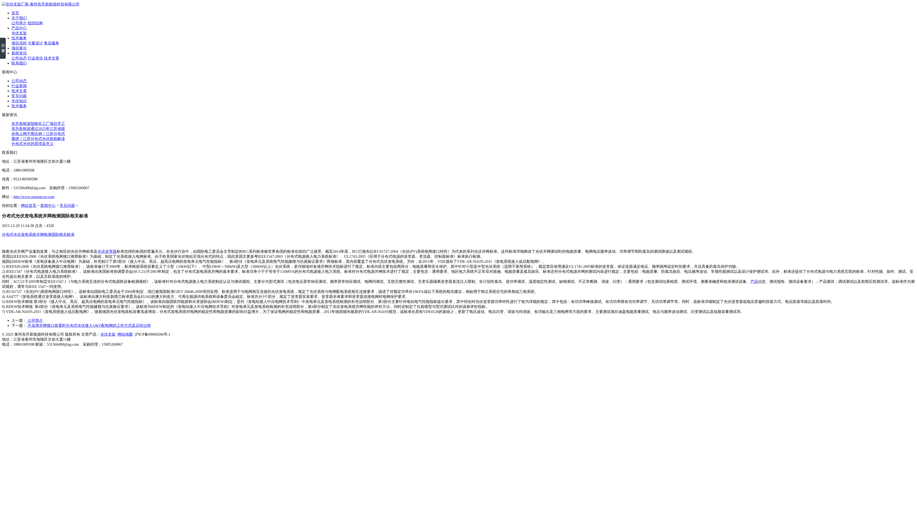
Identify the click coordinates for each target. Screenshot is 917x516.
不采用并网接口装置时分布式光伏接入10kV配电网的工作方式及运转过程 (89, 325)
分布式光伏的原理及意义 (32, 144)
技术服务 (19, 106)
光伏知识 (19, 101)
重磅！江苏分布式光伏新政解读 (38, 139)
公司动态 (19, 58)
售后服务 (51, 43)
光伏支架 (19, 33)
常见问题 (19, 96)
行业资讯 (35, 58)
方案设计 (35, 43)
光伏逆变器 (107, 251)
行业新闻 (19, 86)
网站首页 (28, 206)
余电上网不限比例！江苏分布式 (38, 134)
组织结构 (35, 23)
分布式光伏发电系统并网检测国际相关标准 (38, 234)
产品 (754, 282)
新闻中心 (48, 206)
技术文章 (51, 58)
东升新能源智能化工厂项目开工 (38, 124)
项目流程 (19, 43)
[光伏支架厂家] (41, 4)
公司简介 (19, 23)
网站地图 (125, 334)
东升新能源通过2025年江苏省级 (38, 129)
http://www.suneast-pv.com (33, 197)
